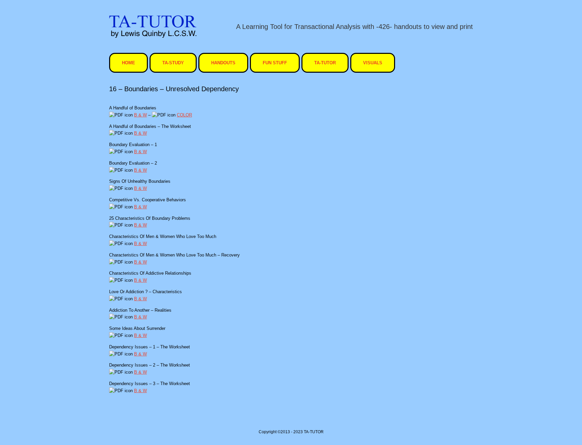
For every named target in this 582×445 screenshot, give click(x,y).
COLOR (184, 114)
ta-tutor (325, 62)
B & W (140, 114)
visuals (372, 62)
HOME (128, 62)
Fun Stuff (275, 62)
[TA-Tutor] (152, 26)
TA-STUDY (173, 62)
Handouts (223, 62)
